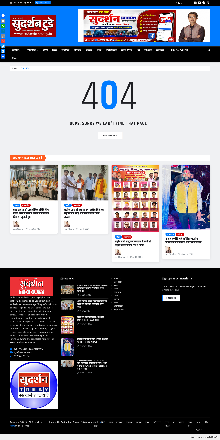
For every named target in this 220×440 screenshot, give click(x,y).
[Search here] (209, 49)
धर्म (138, 50)
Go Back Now (111, 135)
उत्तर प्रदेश (31, 50)
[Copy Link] (3, 36)
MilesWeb (214, 437)
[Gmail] (3, 41)
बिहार (54, 50)
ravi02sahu (18, 229)
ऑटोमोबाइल (111, 50)
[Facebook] (3, 15)
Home (15, 68)
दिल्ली (45, 50)
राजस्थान (66, 50)
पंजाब (99, 50)
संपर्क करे (160, 50)
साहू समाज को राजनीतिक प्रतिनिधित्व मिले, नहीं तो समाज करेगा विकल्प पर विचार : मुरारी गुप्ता (31, 213)
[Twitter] (3, 46)
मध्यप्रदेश (16, 50)
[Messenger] (3, 51)
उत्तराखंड (77, 50)
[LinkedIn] (3, 31)
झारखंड (89, 50)
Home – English (179, 50)
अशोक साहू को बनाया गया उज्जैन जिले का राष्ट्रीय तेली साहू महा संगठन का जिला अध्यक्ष (84, 213)
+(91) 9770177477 (22, 355)
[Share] (3, 56)
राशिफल (148, 50)
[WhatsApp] (3, 25)
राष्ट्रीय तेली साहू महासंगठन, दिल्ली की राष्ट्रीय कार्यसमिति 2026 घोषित (133, 244)
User (14, 58)
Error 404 (25, 68)
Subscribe (171, 297)
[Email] (3, 20)
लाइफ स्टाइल (126, 50)
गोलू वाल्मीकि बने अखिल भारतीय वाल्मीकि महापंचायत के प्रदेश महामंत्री (184, 241)
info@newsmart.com (23, 352)
